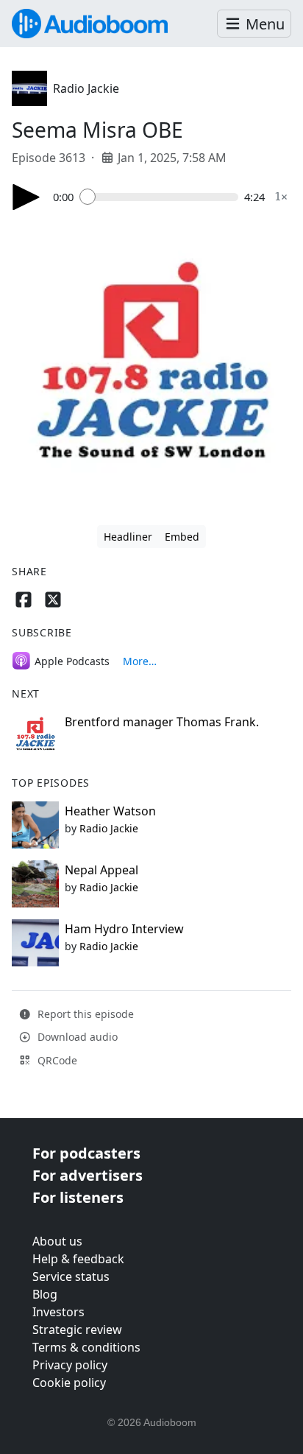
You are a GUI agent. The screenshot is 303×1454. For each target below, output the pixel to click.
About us (57, 1241)
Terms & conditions (86, 1347)
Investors (58, 1312)
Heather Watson (110, 811)
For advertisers (87, 1175)
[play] (26, 197)
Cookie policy (69, 1382)
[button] (254, 24)
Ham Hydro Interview (124, 929)
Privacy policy (69, 1365)
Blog (44, 1294)
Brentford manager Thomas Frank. (162, 722)
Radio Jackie (86, 88)
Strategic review (77, 1329)
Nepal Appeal (101, 870)
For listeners (78, 1197)
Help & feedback (78, 1259)
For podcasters (86, 1153)
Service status (71, 1276)
